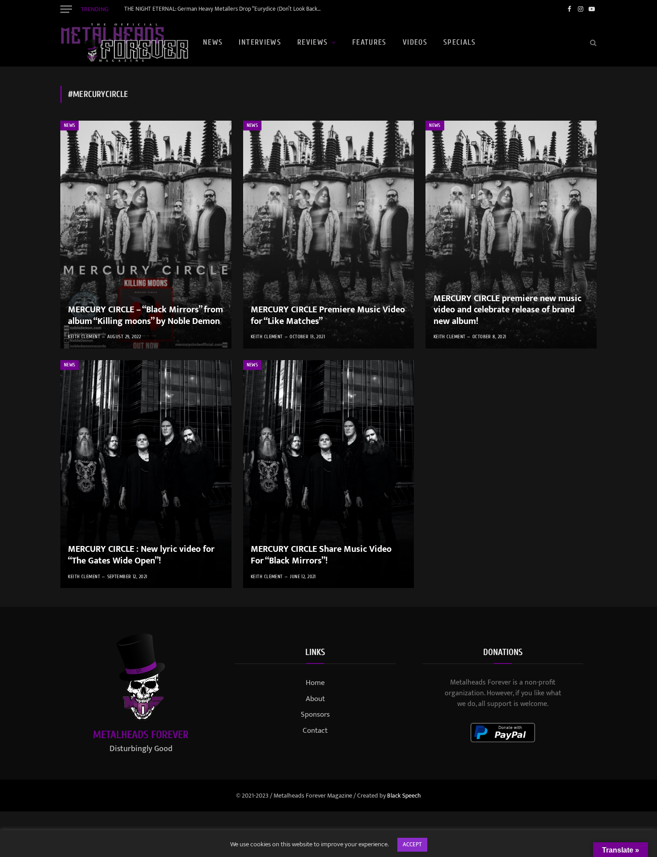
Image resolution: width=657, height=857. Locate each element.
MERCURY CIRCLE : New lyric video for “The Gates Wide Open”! (141, 555)
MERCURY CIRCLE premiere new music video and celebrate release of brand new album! (507, 310)
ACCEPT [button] (412, 844)
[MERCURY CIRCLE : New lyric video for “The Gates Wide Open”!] (146, 474)
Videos (415, 42)
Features (369, 42)
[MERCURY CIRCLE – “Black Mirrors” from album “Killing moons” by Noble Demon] (146, 235)
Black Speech (404, 795)
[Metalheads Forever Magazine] (124, 42)
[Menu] (66, 9)
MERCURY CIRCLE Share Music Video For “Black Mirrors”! (321, 555)
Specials (459, 42)
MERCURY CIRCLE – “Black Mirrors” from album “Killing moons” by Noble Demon (145, 315)
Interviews (260, 42)
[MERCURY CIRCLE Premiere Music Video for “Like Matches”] (328, 235)
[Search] (592, 43)
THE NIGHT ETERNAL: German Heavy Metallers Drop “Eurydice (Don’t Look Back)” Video (224, 9)
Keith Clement (84, 337)
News (213, 42)
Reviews (312, 42)
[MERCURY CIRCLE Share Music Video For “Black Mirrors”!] (328, 474)
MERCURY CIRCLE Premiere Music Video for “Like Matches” (328, 315)
